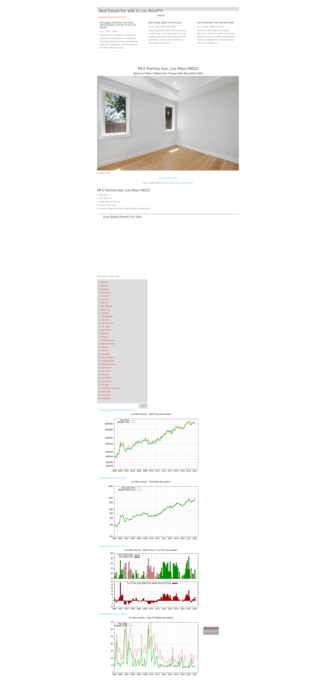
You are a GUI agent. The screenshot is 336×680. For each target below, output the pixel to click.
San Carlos (106, 371)
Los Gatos (106, 326)
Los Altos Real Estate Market (215, 623)
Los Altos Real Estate (212, 614)
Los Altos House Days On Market (112, 614)
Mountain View (108, 343)
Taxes (114, 31)
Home (161, 15)
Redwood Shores (109, 364)
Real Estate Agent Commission (165, 22)
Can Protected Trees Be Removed (215, 22)
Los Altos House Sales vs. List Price (113, 546)
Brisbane (104, 289)
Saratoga (105, 384)
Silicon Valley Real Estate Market (217, 652)
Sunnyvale (106, 391)
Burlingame (106, 292)
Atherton (104, 282)
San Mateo (106, 378)
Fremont (105, 313)
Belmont (104, 285)
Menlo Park (106, 330)
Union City (106, 395)
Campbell (105, 296)
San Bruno (106, 367)
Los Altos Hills (108, 323)
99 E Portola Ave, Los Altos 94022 (178, 183)
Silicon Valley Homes (223, 647)
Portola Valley (107, 357)
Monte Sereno (108, 340)
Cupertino (105, 299)
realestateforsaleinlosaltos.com (112, 17)
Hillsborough (107, 316)
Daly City (104, 302)
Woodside (106, 398)
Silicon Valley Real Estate (221, 642)
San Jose (105, 374)
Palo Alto (105, 354)
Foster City (105, 309)
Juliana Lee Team (211, 628)
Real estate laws (169, 26)
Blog (159, 10)
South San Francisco (110, 388)
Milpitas (105, 337)
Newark (105, 347)
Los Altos (105, 320)
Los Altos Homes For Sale (214, 618)
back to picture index (168, 178)
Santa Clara (107, 381)
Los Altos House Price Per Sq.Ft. (112, 478)
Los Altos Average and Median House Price (117, 410)
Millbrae (105, 333)
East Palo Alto (106, 306)
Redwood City (108, 361)
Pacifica (105, 350)
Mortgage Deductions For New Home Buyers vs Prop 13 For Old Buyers (118, 25)
